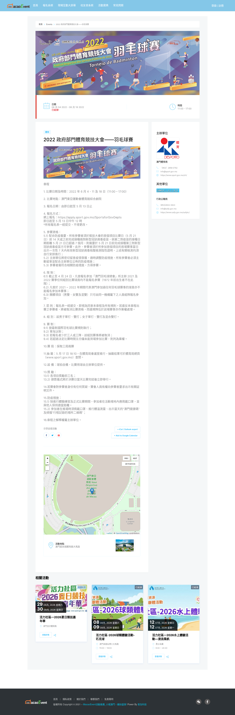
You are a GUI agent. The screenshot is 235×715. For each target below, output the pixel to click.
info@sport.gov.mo (169, 171)
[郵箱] (58, 435)
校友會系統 (87, 5)
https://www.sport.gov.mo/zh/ (174, 175)
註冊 (221, 5)
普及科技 (142, 704)
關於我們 (81, 699)
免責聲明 (108, 699)
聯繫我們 (94, 699)
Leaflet (109, 533)
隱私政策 (67, 699)
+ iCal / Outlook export (127, 429)
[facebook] (207, 702)
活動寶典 (103, 5)
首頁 (35, 5)
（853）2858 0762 (169, 168)
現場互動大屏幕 (67, 5)
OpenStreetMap (122, 533)
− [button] (47, 462)
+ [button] (47, 458)
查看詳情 (45, 635)
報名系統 (48, 5)
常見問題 (118, 5)
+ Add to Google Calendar (126, 435)
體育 (47, 132)
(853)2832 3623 (168, 205)
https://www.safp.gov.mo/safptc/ (175, 212)
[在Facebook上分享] (46, 435)
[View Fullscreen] (47, 468)
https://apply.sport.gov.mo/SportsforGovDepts (89, 217)
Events (49, 24)
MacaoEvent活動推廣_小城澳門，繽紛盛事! (105, 704)
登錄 (214, 5)
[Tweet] (52, 435)
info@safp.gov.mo (168, 208)
